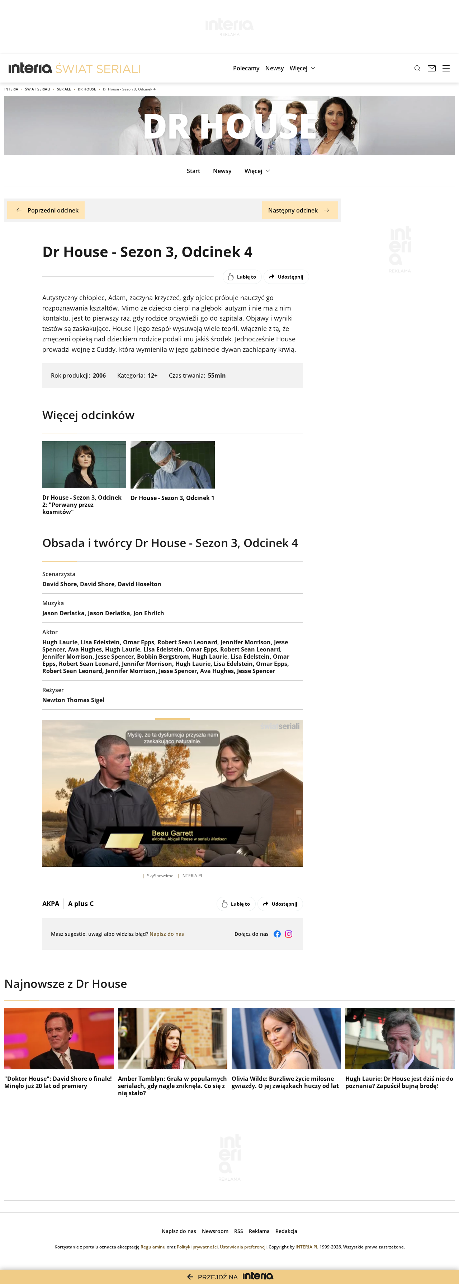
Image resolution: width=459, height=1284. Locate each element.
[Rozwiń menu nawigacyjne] (446, 68)
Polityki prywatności (197, 1247)
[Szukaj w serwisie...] (417, 68)
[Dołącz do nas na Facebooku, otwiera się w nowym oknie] (277, 934)
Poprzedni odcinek (53, 210)
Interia (11, 89)
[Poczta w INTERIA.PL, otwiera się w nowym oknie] (432, 68)
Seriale (64, 89)
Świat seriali (37, 89)
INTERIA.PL (306, 1247)
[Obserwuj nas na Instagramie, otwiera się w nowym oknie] (288, 934)
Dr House (87, 89)
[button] (303, 68)
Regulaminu (153, 1247)
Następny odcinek (293, 210)
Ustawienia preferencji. (244, 1247)
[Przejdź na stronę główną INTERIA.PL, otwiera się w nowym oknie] (31, 68)
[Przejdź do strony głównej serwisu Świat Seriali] (98, 68)
